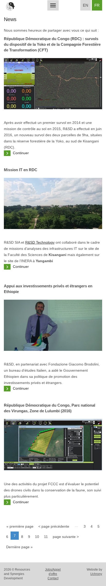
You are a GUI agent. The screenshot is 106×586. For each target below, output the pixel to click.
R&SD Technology (40, 242)
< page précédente (53, 526)
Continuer (21, 153)
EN (85, 5)
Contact (53, 578)
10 (37, 537)
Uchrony (96, 574)
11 (46, 537)
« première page (19, 526)
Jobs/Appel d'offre (53, 572)
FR (97, 5)
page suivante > (66, 537)
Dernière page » (19, 547)
